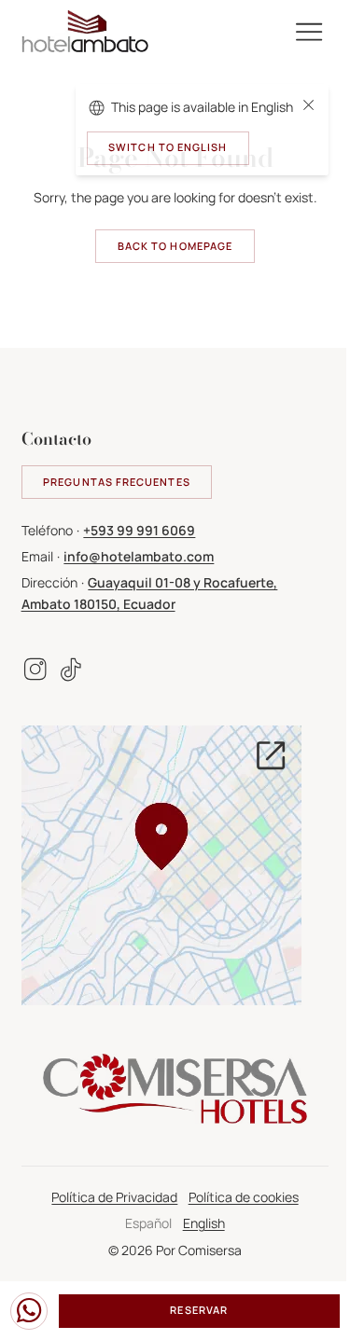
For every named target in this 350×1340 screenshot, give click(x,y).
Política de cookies (244, 1197)
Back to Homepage (175, 246)
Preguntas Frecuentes (116, 482)
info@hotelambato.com (138, 556)
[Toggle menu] (309, 31)
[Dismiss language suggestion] (308, 108)
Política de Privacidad (114, 1197)
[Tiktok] (71, 669)
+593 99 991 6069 (139, 530)
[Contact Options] (29, 1311)
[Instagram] (34, 669)
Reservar (199, 1310)
